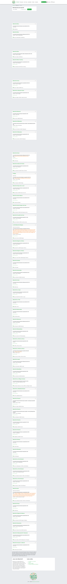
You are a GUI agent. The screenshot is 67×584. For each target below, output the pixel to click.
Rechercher (29, 9)
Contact (29, 562)
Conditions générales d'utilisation (33, 564)
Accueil (14, 5)
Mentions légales (30, 563)
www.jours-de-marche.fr (35, 581)
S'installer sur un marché (32, 561)
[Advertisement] (24, 17)
